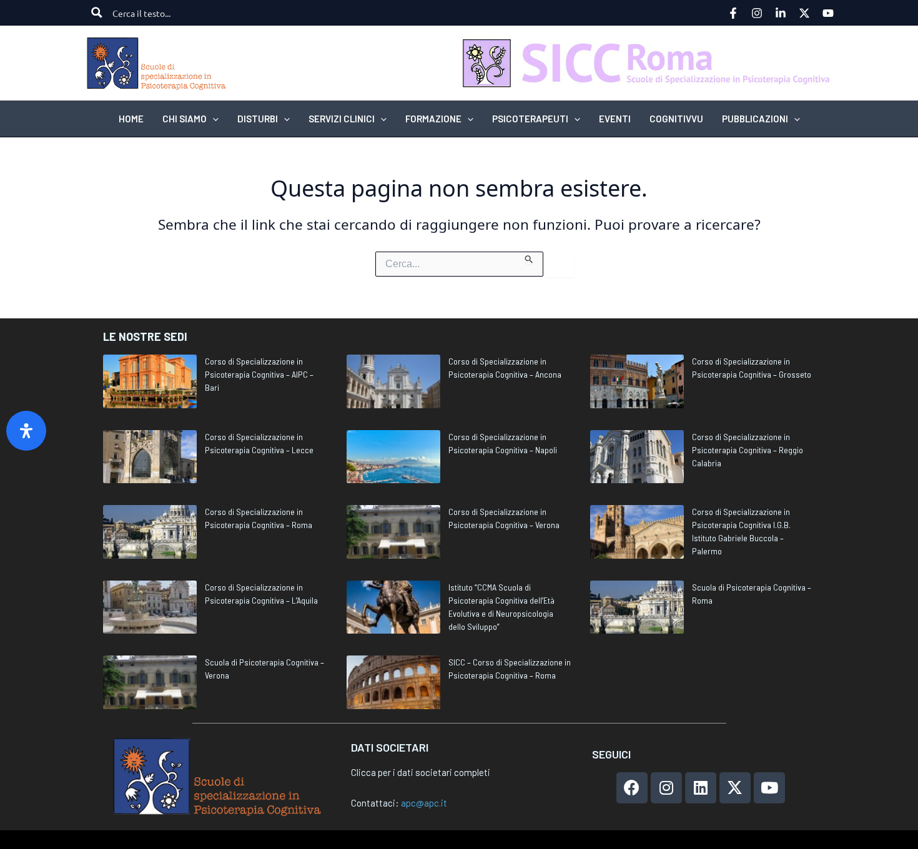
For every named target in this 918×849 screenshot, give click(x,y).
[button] (213, 118)
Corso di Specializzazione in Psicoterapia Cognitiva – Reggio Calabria (747, 449)
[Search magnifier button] (97, 12)
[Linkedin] (780, 13)
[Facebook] (733, 13)
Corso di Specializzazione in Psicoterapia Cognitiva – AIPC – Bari (259, 374)
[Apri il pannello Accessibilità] (26, 431)
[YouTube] (828, 13)
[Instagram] (757, 13)
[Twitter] (804, 13)
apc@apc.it (424, 802)
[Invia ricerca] (529, 258)
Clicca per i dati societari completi (420, 772)
